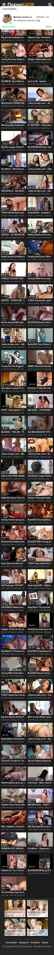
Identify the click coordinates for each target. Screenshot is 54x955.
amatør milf (22, 610)
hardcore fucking (36, 807)
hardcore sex (7, 281)
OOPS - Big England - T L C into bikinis (13, 410)
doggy (49, 588)
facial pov (32, 851)
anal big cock (48, 128)
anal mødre (33, 829)
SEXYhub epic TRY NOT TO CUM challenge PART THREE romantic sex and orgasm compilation (13, 585)
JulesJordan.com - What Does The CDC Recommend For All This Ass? (13, 454)
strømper (11, 84)
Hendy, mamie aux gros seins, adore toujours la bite (13, 520)
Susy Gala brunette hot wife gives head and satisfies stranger (13, 563)
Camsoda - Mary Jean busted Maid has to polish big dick (40, 783)
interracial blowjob (41, 873)
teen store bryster (14, 62)
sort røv (4, 895)
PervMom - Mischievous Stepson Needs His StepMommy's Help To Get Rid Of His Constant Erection (13, 169)
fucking (4, 369)
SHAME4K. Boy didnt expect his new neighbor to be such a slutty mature (13, 81)
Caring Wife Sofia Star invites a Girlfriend (13, 673)
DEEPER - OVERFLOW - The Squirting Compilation (13, 300)
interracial (44, 654)
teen (3, 62)
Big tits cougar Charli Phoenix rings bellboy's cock (13, 147)
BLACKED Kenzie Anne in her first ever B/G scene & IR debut (40, 673)
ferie (30, 522)
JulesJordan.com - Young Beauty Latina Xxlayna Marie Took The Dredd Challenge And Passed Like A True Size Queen (40, 695)
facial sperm (45, 566)
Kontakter (35, 942)
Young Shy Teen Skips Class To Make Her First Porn (13, 59)
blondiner (35, 62)
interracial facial (40, 325)
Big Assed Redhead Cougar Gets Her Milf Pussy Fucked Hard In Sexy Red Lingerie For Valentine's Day (13, 37)
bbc (48, 763)
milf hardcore (7, 40)
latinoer (39, 632)
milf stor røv (20, 40)
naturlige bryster (42, 106)
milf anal (32, 479)
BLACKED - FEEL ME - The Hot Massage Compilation (13, 432)
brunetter (40, 40)
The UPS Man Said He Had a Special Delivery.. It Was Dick (13, 892)
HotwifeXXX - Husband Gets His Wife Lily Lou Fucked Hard (40, 212)
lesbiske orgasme (9, 851)
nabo (3, 84)
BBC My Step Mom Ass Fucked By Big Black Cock (40, 826)
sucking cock (20, 325)
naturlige (26, 479)
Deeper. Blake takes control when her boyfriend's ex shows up (40, 59)
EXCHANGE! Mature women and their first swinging (13, 607)
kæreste (32, 500)
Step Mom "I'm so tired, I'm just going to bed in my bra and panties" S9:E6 (40, 607)
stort (19, 544)
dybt (39, 194)
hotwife (38, 763)
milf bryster (22, 106)
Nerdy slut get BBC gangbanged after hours (13, 322)
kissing (31, 763)
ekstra (4, 632)
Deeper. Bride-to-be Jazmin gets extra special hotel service (13, 629)
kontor (49, 259)
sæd (30, 588)
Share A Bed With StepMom (13, 476)
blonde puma (7, 172)
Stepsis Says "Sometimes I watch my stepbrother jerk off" (40, 37)
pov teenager (46, 369)
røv (37, 84)
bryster (4, 194)
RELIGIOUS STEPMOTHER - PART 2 (13, 103)
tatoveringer (33, 457)
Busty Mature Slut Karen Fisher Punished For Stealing (13, 739)
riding (10, 215)
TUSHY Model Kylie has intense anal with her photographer (13, 212)
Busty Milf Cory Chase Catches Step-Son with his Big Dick (40, 344)
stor (19, 720)
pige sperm (33, 654)
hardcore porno (8, 106)
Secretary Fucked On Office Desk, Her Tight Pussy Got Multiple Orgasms (13, 388)
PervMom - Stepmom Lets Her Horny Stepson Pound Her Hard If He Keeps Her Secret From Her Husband (40, 848)
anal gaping (33, 566)
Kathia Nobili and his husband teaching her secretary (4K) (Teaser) (40, 234)
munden (26, 457)
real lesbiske (24, 851)
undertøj (21, 84)
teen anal (5, 873)
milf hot (41, 259)
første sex (32, 676)
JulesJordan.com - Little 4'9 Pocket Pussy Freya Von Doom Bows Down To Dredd (13, 344)
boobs (25, 829)
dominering (20, 742)
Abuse (45, 942)
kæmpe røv (14, 369)
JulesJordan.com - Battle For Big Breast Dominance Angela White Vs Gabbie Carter (40, 169)
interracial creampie (37, 150)
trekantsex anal (8, 544)
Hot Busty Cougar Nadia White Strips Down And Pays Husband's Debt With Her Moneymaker (40, 476)
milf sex (6, 785)
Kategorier (24, 942)
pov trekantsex (24, 654)
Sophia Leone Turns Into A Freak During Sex (13, 804)
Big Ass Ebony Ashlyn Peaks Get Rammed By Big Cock (13, 717)
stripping (15, 413)
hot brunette (17, 566)
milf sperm (20, 172)
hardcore (5, 720)
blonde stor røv (8, 435)
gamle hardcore (21, 281)
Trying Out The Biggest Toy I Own (13, 366)
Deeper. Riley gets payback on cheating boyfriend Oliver (40, 498)
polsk (30, 785)
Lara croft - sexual (37, 81)
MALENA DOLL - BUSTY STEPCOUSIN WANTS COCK (40, 804)
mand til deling (18, 128)
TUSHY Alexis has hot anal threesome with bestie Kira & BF (13, 695)
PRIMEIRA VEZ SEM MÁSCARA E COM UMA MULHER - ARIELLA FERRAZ (13, 848)
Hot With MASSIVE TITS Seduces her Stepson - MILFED (40, 432)
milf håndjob (45, 610)
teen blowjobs (7, 807)
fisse (24, 237)
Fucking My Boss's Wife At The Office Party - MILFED (40, 256)
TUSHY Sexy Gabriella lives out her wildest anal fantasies (40, 563)
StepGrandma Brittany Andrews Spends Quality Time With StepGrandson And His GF (13, 256)
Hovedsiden (11, 942)
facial (30, 106)
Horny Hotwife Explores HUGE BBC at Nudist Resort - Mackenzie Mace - (40, 761)
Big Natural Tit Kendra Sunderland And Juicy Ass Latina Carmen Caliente (13, 651)
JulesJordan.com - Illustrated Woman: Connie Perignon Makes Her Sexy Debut (40, 191)
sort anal (43, 829)
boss (30, 325)
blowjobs (46, 194)
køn (3, 588)
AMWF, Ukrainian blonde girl (40, 366)
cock (3, 150)
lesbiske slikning (8, 259)
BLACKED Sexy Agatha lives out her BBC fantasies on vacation (40, 520)
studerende (33, 391)
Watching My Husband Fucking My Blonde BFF (13, 125)
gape (16, 215)
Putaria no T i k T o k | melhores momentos (13, 870)
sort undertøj (7, 500)
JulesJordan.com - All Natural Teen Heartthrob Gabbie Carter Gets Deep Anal (40, 103)
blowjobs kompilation (11, 303)
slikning (48, 40)
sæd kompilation (13, 588)
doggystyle (15, 237)
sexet (34, 259)
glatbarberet (12, 150)
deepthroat (45, 457)
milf (39, 237)
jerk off (31, 40)
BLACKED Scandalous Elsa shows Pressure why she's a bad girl (40, 651)
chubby (21, 522)
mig (29, 873)
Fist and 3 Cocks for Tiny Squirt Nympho (13, 761)
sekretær (32, 237)
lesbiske (31, 84)
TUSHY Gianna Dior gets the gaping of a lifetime (40, 300)
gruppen (15, 785)
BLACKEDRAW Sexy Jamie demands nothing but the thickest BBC (40, 147)
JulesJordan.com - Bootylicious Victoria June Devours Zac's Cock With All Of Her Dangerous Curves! (40, 454)
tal (44, 763)
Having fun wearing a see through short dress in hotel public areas (40, 629)
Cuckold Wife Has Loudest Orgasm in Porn (40, 278)
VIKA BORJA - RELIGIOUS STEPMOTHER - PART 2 (13, 191)
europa (36, 369)
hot (29, 259)
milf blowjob (37, 413)
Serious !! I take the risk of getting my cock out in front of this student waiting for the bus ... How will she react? (40, 388)
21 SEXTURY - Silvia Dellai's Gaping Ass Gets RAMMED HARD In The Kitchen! (40, 125)
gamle (9, 479)
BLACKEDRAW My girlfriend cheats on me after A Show (40, 870)
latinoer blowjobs (9, 763)
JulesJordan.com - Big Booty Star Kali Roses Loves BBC (40, 739)
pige (30, 369)
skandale (25, 413)
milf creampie (15, 194)
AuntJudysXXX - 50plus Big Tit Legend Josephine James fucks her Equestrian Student (40, 585)
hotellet (31, 632)
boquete (23, 873)
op (29, 62)
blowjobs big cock (24, 435)
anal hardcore (34, 128)
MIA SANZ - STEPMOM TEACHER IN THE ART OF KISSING (40, 410)
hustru (31, 215)
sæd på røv (6, 391)
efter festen (7, 325)
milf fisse (21, 259)
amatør (24, 369)
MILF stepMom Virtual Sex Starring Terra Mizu (13, 826)
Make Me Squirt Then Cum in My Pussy (13, 498)
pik (43, 785)
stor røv (25, 500)
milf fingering (15, 676)
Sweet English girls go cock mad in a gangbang (13, 783)
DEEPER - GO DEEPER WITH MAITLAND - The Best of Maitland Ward (13, 234)
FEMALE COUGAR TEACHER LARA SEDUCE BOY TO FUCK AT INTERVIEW (13, 278)
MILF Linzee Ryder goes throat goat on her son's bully (40, 717)
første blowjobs (8, 610)
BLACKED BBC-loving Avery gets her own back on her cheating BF (40, 541)
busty (42, 588)
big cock (23, 150)
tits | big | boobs (35, 347)
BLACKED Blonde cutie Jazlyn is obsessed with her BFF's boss (40, 322)
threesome (47, 237)
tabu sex (44, 391)
